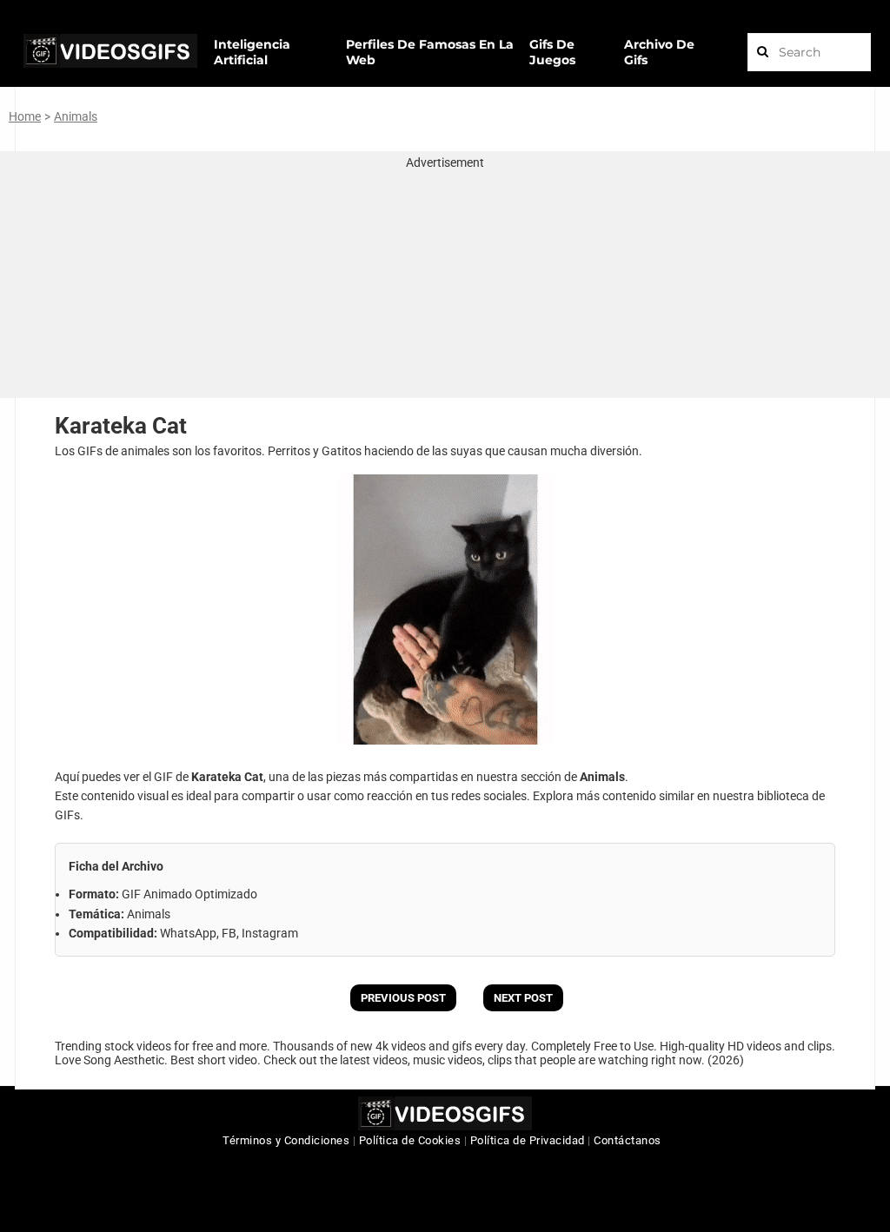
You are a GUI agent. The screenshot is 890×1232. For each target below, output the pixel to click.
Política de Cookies (410, 1140)
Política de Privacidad (527, 1140)
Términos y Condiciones (285, 1140)
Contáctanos (627, 1140)
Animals (75, 116)
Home (25, 116)
